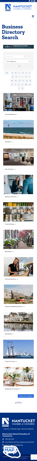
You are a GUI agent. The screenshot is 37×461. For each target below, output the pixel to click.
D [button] (22, 73)
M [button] (12, 80)
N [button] (15, 80)
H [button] (16, 77)
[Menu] (33, 16)
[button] (26, 396)
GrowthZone (23, 458)
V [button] (22, 84)
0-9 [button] (7, 73)
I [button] (19, 77)
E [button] (26, 73)
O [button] (19, 80)
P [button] (23, 80)
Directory (7, 429)
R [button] (30, 80)
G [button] (12, 77)
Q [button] (26, 80)
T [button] (15, 84)
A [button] (12, 73)
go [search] (19, 66)
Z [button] (22, 88)
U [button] (18, 84)
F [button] (29, 73)
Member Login (15, 429)
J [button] (22, 77)
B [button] (15, 73)
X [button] (29, 84)
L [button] (29, 77)
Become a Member (28, 429)
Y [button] (19, 88)
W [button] (26, 84)
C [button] (19, 73)
